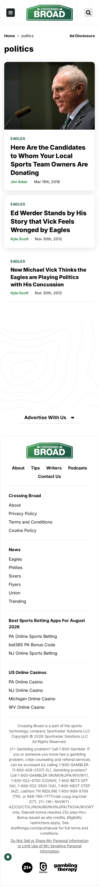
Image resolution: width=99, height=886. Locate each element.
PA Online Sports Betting (33, 636)
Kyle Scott (20, 239)
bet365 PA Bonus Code (32, 644)
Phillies (15, 567)
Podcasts (77, 468)
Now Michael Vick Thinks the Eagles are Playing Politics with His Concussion (48, 277)
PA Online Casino (26, 681)
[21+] (27, 867)
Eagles (18, 138)
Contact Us (49, 476)
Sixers (15, 576)
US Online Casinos (27, 672)
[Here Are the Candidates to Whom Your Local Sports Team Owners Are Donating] (49, 96)
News (15, 549)
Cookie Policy (22, 530)
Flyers (15, 584)
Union (14, 592)
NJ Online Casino (26, 690)
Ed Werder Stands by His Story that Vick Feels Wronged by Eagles (49, 221)
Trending (17, 601)
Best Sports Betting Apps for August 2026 (47, 623)
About (18, 468)
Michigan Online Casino (32, 698)
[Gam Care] (43, 867)
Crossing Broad (25, 495)
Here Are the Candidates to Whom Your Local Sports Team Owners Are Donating (49, 160)
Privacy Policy (23, 513)
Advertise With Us (45, 417)
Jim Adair (19, 181)
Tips (35, 468)
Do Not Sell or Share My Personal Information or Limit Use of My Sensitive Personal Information (49, 845)
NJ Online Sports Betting (33, 653)
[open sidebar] (10, 12)
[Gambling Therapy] (65, 867)
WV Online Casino (27, 707)
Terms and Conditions (30, 522)
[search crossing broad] (88, 12)
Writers (54, 468)
